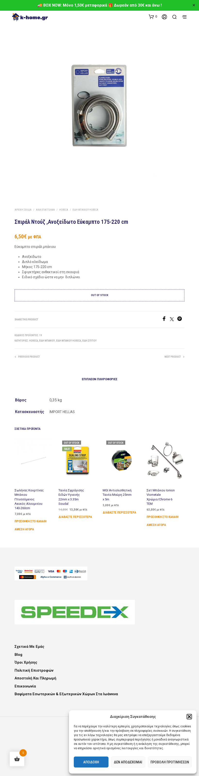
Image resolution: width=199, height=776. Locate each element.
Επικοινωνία (25, 686)
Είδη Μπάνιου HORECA (85, 209)
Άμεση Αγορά (24, 529)
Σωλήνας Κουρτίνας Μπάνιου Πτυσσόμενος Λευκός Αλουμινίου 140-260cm (29, 499)
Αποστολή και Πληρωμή (35, 678)
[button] (189, 716)
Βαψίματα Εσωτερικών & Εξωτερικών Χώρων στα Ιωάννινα (66, 694)
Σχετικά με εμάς (29, 646)
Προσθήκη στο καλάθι (31, 521)
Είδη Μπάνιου (47, 340)
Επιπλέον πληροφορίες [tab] (99, 379)
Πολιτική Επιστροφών (34, 670)
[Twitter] (173, 319)
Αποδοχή (91, 762)
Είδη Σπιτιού (89, 340)
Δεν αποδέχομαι (128, 762)
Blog (18, 654)
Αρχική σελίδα (23, 209)
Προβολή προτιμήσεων (169, 762)
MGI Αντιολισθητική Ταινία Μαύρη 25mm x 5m (117, 494)
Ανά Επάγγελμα (45, 209)
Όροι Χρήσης (26, 662)
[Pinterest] (180, 319)
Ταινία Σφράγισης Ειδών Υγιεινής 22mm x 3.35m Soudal (71, 496)
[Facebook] (166, 319)
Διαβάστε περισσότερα (75, 517)
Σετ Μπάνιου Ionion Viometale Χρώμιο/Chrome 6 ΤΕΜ (161, 496)
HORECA (63, 209)
